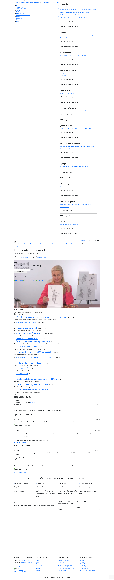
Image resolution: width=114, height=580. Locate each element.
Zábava (78, 224)
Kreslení (79, 9)
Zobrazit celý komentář (20, 442)
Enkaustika (73, 7)
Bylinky (62, 73)
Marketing (19, 18)
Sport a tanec (19, 10)
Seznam (38, 282)
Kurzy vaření (71, 55)
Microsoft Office (76, 204)
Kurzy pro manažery (73, 166)
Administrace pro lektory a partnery (88, 570)
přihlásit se (33, 402)
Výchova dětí (88, 111)
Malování (62, 12)
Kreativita (18, 4)
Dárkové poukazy (54, 2)
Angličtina (62, 128)
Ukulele (67, 37)
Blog (37, 567)
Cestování (67, 73)
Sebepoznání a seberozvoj (87, 146)
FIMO (78, 7)
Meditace (78, 73)
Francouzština (69, 128)
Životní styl (63, 75)
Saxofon (62, 37)
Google (24, 282)
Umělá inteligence (64, 207)
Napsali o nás (83, 567)
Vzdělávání (71, 148)
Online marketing (83, 166)
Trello (82, 204)
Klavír (89, 35)
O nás (37, 560)
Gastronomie (19, 7)
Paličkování (82, 12)
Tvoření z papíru (73, 15)
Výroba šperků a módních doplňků (69, 17)
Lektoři (38, 562)
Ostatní (18, 21)
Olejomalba (76, 12)
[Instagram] (17, 566)
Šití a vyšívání (82, 17)
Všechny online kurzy (23, 244)
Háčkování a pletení (65, 9)
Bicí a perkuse (63, 35)
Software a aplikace (21, 19)
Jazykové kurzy (20, 13)
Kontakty (38, 570)
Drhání (62, 7)
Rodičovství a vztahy (21, 12)
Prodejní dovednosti (65, 169)
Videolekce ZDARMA (94, 240)
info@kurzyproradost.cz (27, 562)
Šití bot (88, 17)
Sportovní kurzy (71, 93)
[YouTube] (16, 566)
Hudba (18, 5)
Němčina (77, 128)
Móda (82, 73)
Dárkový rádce (61, 562)
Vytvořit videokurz (40, 565)
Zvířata (74, 224)
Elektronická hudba (73, 35)
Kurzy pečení (63, 55)
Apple (31, 282)
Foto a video (84, 7)
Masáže (73, 73)
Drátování (67, 7)
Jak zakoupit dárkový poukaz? (65, 565)
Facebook (16, 282)
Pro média (82, 565)
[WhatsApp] (19, 566)
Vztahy (81, 111)
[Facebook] (14, 566)
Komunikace (63, 146)
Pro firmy (82, 560)
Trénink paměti (64, 148)
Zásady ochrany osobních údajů (66, 568)
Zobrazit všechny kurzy (22, 2)
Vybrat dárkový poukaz (35, 508)
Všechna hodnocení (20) (20, 472)
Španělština (88, 128)
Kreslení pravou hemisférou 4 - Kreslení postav (63, 244)
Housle (85, 35)
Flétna (80, 35)
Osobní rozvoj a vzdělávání (23, 15)
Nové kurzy (45, 2)
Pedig (87, 12)
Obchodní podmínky (63, 570)
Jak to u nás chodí (84, 564)
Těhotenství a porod (74, 111)
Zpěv (71, 37)
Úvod (15, 244)
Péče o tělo (88, 73)
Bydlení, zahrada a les (65, 224)
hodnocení (24, 257)
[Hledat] (15, 242)
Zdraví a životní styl (21, 8)
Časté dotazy (61, 564)
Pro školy (82, 562)
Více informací (78, 507)
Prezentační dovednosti (73, 146)
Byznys (18, 16)
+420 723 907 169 (25, 560)
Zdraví (93, 73)
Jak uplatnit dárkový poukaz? (65, 567)
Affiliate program (84, 568)
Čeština (82, 128)
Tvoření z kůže (64, 15)
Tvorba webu (88, 204)
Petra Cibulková (44, 257)
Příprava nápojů (84, 55)
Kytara (93, 35)
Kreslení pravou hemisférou (89, 9)
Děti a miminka (64, 111)
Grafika (69, 204)
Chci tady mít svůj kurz (63, 560)
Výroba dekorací (82, 15)
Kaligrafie (73, 9)
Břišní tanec (63, 93)
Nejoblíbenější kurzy (35, 2)
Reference (38, 568)
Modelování (69, 12)
